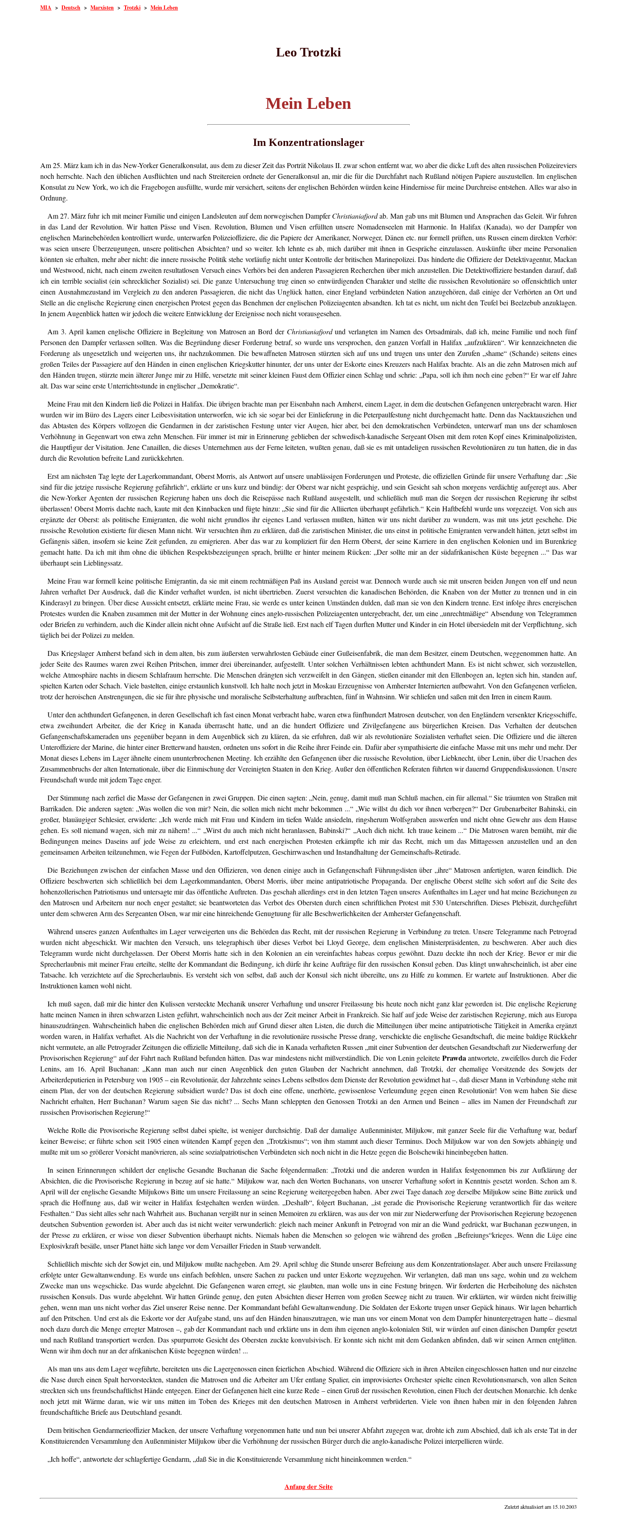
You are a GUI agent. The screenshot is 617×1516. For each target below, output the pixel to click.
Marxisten (102, 7)
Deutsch (70, 7)
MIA (45, 7)
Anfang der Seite (309, 1486)
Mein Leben (164, 7)
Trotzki (132, 7)
